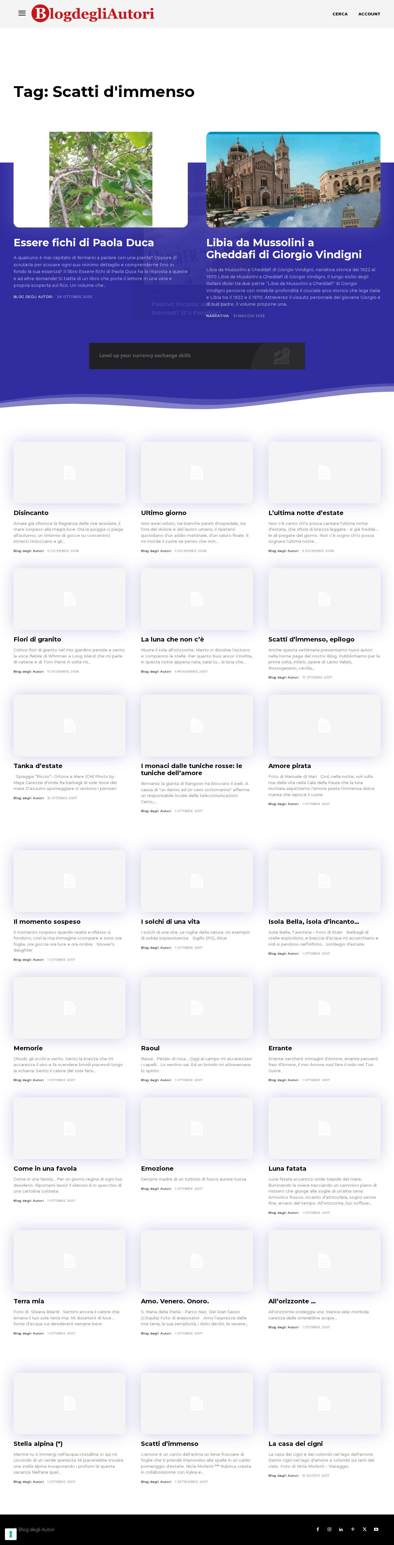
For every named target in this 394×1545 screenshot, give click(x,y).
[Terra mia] (70, 1261)
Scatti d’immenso (170, 1443)
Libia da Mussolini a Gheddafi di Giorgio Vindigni (284, 248)
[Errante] (324, 1008)
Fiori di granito (37, 639)
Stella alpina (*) (38, 1443)
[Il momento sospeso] (70, 881)
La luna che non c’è (172, 639)
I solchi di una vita (170, 921)
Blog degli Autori (33, 297)
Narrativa (217, 316)
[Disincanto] (70, 472)
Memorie (28, 1048)
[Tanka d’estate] (70, 725)
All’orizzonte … (292, 1301)
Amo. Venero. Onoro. (175, 1301)
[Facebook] (317, 1529)
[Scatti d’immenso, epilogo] (324, 599)
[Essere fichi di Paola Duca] (101, 179)
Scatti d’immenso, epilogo (311, 639)
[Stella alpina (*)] (70, 1403)
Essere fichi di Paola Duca (84, 242)
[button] (340, 14)
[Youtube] (376, 1529)
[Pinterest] (352, 1529)
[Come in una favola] (70, 1128)
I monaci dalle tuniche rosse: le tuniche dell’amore (191, 769)
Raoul (150, 1048)
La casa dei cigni (295, 1443)
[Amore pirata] (324, 725)
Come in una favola (45, 1168)
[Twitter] (364, 1529)
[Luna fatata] (324, 1128)
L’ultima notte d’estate (306, 513)
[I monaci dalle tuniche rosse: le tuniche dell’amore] (197, 725)
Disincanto (31, 513)
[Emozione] (197, 1128)
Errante (280, 1048)
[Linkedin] (341, 1529)
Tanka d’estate (38, 766)
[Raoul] (197, 1008)
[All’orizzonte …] (324, 1261)
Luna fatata (287, 1168)
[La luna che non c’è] (197, 599)
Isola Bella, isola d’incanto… (313, 921)
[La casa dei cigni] (324, 1403)
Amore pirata (289, 766)
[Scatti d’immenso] (197, 1403)
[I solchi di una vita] (197, 881)
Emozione (157, 1168)
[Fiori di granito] (70, 599)
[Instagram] (329, 1529)
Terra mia (29, 1301)
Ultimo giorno (164, 513)
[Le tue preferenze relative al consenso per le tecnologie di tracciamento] (11, 1534)
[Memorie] (70, 1008)
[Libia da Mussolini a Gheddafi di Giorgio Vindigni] (293, 179)
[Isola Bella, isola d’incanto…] (324, 881)
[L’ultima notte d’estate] (324, 472)
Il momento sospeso (47, 921)
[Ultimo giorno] (197, 472)
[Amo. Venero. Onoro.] (197, 1261)
